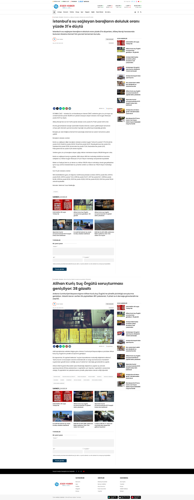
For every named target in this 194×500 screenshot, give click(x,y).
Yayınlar (100, 491)
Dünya (77, 12)
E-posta (86, 257)
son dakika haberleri (59, 383)
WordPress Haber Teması (73, 497)
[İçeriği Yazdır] (69, 108)
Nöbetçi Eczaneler (102, 482)
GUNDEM (56, 380)
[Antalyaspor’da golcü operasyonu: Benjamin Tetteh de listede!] (121, 70)
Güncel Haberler (109, 376)
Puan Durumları (102, 489)
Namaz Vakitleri (102, 484)
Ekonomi (65, 12)
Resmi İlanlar (99, 12)
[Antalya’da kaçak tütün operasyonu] (121, 79)
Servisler (107, 12)
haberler (69, 380)
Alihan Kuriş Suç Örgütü (69, 376)
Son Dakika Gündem (97, 380)
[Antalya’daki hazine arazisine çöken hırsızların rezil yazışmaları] (121, 60)
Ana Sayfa (122, 482)
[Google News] (109, 108)
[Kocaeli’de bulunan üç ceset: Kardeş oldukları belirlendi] (83, 224)
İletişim (122, 491)
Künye (121, 486)
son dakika (86, 380)
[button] (54, 12)
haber (62, 380)
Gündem (111, 43)
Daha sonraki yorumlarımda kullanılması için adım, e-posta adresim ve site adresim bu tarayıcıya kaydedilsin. (82, 264)
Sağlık (93, 12)
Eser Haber (60, 39)
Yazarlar (122, 484)
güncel (99, 376)
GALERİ (57, 1)
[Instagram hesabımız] (136, 1)
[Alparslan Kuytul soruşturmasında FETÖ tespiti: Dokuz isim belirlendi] (62, 224)
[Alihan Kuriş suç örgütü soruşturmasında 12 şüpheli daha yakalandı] (104, 204)
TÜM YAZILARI (109, 39)
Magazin (87, 12)
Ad (54, 257)
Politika (72, 12)
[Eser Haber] (64, 8)
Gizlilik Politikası (124, 489)
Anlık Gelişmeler (82, 376)
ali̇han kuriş (57, 376)
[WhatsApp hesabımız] (140, 1)
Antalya (59, 12)
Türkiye (56, 191)
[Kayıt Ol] (135, 12)
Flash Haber (92, 376)
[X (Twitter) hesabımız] (134, 1)
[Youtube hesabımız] (138, 1)
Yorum (55, 246)
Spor (82, 12)
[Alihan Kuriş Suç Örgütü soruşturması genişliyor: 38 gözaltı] (83, 204)
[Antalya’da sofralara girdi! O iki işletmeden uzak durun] (121, 113)
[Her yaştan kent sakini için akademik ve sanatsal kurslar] (121, 86)
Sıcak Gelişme (78, 380)
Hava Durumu (101, 486)
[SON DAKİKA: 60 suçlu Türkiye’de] (62, 204)
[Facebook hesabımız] (76, 471)
